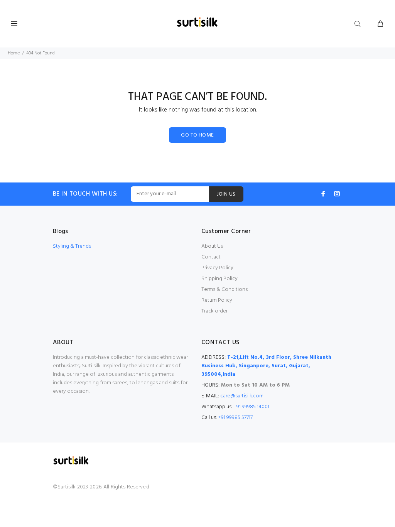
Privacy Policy (217, 268)
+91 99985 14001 (251, 406)
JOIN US (226, 194)
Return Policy (216, 300)
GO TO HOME (197, 135)
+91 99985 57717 (235, 417)
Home (14, 53)
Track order (214, 311)
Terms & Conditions (224, 289)
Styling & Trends (72, 246)
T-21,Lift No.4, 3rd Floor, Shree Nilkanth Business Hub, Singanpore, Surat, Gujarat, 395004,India (266, 366)
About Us (212, 246)
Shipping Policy (219, 278)
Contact (211, 257)
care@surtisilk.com (241, 396)
